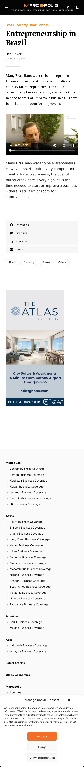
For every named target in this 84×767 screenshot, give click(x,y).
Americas (12, 616)
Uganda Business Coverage (27, 598)
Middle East (13, 462)
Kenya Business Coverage (26, 545)
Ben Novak (14, 54)
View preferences (42, 758)
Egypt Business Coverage (26, 521)
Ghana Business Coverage (26, 533)
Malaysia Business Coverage (28, 651)
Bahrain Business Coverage (27, 468)
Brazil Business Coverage (26, 622)
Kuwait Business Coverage (27, 486)
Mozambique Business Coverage (31, 569)
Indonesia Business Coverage (28, 645)
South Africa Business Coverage (30, 586)
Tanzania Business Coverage (28, 592)
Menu (7, 7)
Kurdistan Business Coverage (28, 480)
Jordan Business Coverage (27, 474)
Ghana (46, 262)
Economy (29, 262)
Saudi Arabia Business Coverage (30, 498)
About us (15, 692)
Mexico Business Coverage (27, 627)
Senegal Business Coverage (27, 580)
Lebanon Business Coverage (28, 492)
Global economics (18, 674)
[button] (69, 700)
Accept (42, 736)
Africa (10, 515)
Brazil (12, 262)
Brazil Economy (17, 25)
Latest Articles (15, 663)
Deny (42, 747)
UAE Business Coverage (25, 504)
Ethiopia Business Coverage (27, 527)
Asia (9, 639)
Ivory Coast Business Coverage (30, 539)
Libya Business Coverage (26, 551)
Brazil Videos (39, 25)
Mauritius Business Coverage (28, 557)
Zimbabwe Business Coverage (29, 604)
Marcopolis (13, 686)
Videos (62, 262)
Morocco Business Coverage (28, 563)
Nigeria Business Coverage (27, 574)
